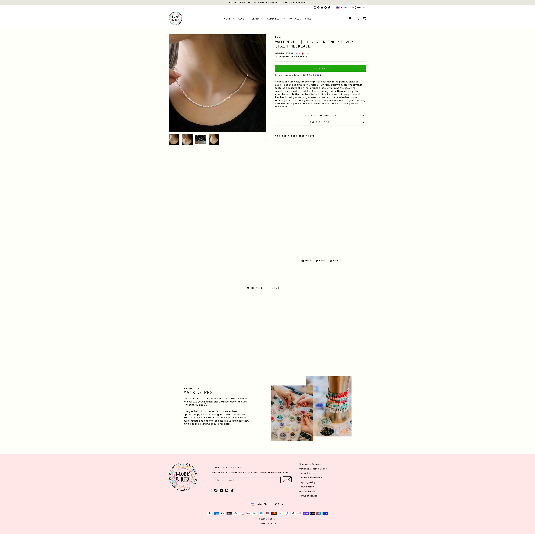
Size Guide (305, 473)
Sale (308, 18)
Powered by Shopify (267, 523)
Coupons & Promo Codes (313, 468)
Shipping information (321, 115)
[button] (287, 479)
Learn (256, 18)
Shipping (279, 56)
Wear (227, 18)
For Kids (295, 18)
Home (278, 37)
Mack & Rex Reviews (310, 464)
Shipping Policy (307, 482)
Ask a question (321, 122)
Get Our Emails (307, 491)
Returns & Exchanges (310, 477)
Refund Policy (306, 486)
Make (241, 18)
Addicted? (274, 18)
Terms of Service (308, 495)
